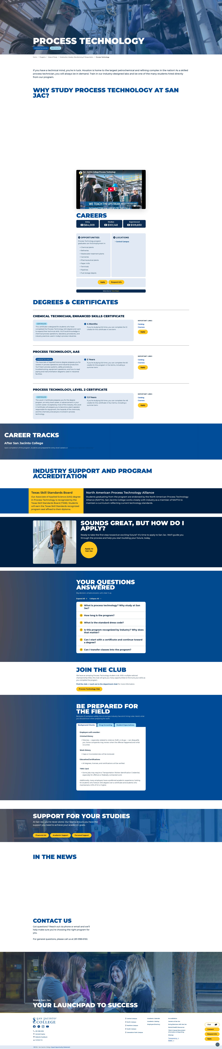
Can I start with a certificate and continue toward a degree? (113, 641)
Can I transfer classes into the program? (107, 649)
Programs (43, 57)
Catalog (141, 324)
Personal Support (82, 835)
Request (116, 282)
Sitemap (171, 1035)
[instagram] (43, 1026)
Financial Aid (41, 835)
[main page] (14, 6)
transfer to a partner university (81, 448)
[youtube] (47, 1027)
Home (35, 57)
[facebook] (34, 1026)
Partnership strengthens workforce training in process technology (109, 903)
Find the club (81, 684)
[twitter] (38, 1026)
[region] (111, 441)
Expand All (80, 599)
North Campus (131, 1022)
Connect (210, 1029)
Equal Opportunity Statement (60, 1047)
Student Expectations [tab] (125, 725)
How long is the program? (99, 615)
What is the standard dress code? (104, 622)
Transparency (172, 1038)
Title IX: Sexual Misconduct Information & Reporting (176, 1031)
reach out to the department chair (103, 684)
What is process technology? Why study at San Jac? (112, 607)
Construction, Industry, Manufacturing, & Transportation (76, 57)
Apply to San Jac (89, 550)
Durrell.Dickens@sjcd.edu (153, 925)
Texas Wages (115, 291)
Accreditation (172, 1018)
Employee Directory (153, 1024)
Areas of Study (52, 57)
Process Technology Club (89, 689)
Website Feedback (41, 1037)
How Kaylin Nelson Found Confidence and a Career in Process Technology (163, 903)
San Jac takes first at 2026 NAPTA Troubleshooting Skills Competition (57, 903)
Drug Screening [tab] (105, 725)
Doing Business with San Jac (177, 1024)
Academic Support (60, 835)
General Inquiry (40, 1034)
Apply (209, 1039)
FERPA (170, 1040)
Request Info (212, 1034)
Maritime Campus (132, 1025)
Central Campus (64, 158)
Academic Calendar (153, 1018)
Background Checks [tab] (86, 725)
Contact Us (38, 1040)
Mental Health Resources (176, 1027)
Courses (141, 327)
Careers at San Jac (174, 1021)
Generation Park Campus (135, 1032)
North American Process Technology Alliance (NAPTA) (167, 153)
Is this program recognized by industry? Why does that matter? (114, 631)
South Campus (131, 1029)
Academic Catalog (153, 1021)
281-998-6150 (39, 1031)
